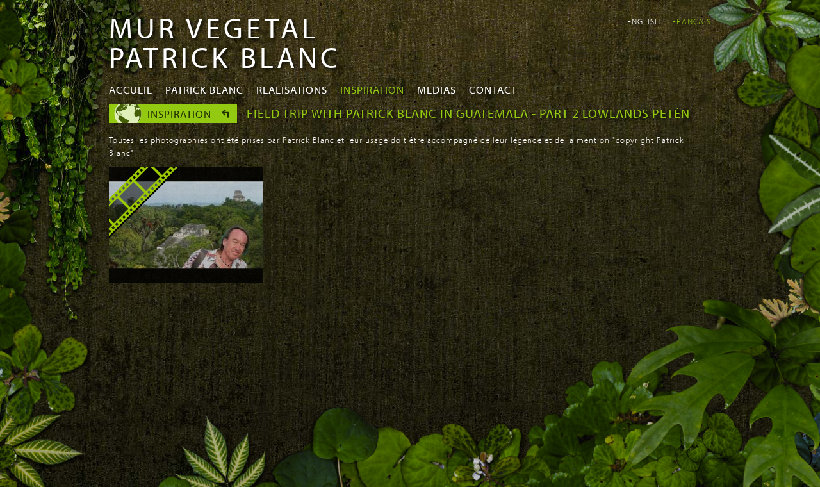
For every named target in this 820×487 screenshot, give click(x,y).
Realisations (291, 89)
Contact (493, 89)
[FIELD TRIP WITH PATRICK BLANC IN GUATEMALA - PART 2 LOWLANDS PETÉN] (186, 278)
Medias (436, 89)
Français (691, 21)
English (643, 21)
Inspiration (372, 89)
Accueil (130, 89)
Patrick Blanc (204, 89)
